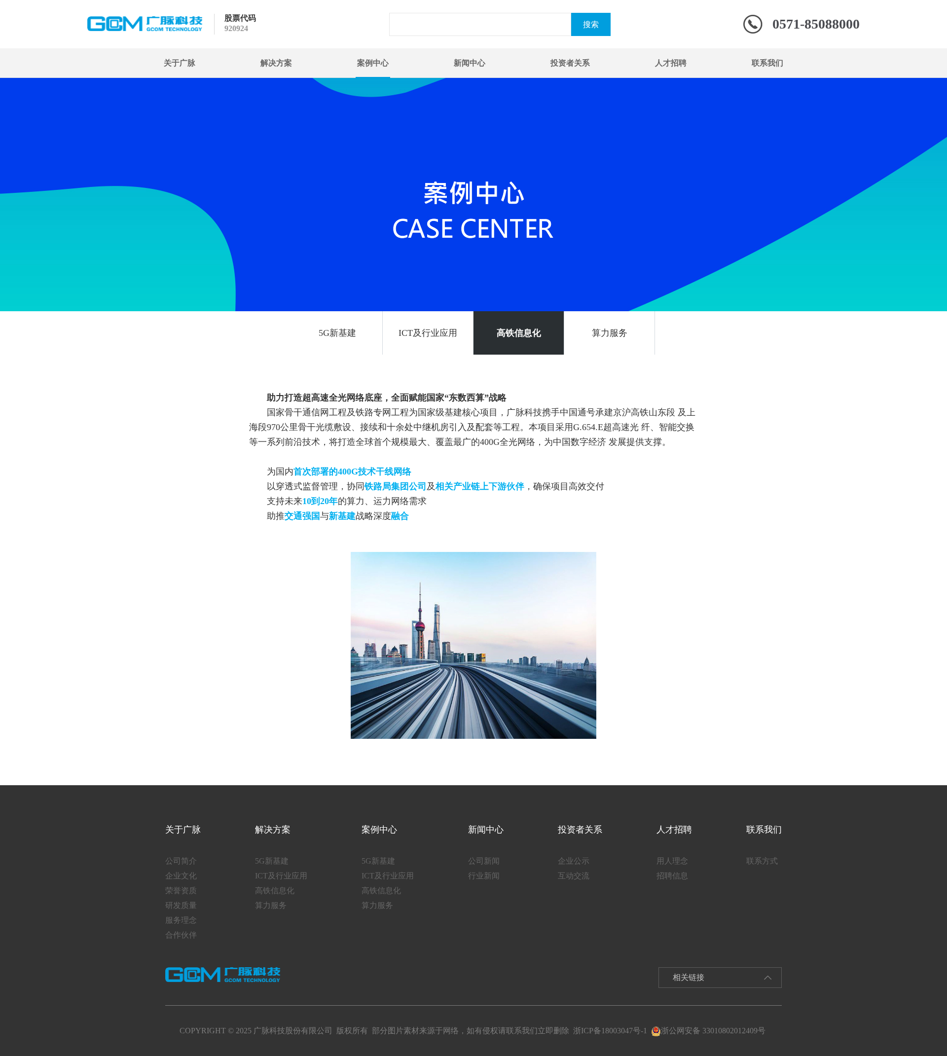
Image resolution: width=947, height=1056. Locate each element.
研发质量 (181, 905)
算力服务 (609, 333)
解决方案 (276, 63)
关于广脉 (179, 63)
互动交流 (573, 876)
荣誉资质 (181, 890)
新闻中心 (469, 63)
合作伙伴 (181, 935)
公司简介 (181, 861)
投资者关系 (570, 63)
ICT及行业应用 (428, 333)
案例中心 (373, 63)
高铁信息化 (519, 333)
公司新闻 (484, 861)
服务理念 (181, 920)
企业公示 (573, 861)
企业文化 (181, 876)
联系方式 (762, 861)
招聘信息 (672, 876)
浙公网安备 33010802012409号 (713, 1030)
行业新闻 (484, 876)
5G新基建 (337, 333)
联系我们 (767, 63)
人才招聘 (671, 63)
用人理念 (672, 861)
